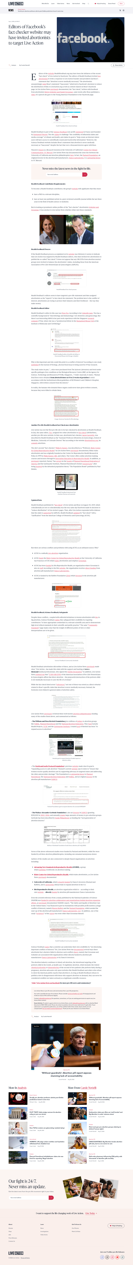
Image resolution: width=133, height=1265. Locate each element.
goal (78, 726)
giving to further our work (75, 994)
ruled (44, 84)
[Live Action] (16, 3)
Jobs (10, 1235)
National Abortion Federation (73, 724)
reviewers (40, 913)
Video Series (60, 3)
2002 (43, 815)
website (51, 73)
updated (76, 513)
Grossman (82, 561)
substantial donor (93, 158)
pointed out (40, 674)
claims (56, 134)
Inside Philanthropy (62, 818)
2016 (68, 575)
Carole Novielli (88, 1087)
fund (90, 724)
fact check (82, 432)
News (68, 3)
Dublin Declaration (74, 672)
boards (69, 461)
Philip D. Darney (61, 448)
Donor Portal (111, 3)
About (10, 1224)
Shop (83, 3)
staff (41, 568)
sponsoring (49, 884)
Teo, (50, 432)
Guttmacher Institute (62, 726)
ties (96, 617)
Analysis (13, 65)
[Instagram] (123, 10)
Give (121, 3)
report (51, 913)
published (35, 365)
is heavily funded (64, 882)
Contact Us (12, 1241)
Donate (11, 1228)
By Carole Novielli (24, 65)
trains (57, 561)
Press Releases (13, 1238)
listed (41, 150)
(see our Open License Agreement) (52, 1008)
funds (41, 558)
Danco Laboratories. (61, 571)
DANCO (54, 779)
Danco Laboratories (76, 158)
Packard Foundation (90, 155)
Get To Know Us (76, 1224)
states (47, 947)
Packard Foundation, (77, 908)
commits (34, 443)
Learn (52, 3)
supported (47, 513)
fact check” (59, 505)
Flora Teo (65, 313)
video (33, 94)
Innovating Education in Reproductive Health (72, 458)
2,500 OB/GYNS (55, 674)
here (72, 155)
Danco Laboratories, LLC (72, 911)
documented (79, 949)
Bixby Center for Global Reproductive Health (63, 558)
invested (79, 575)
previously (54, 89)
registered (79, 132)
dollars (79, 721)
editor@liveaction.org (45, 998)
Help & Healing (101, 3)
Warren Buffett (57, 908)
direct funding (90, 568)
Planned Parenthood (47, 724)
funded (48, 565)
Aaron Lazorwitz (88, 435)
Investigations (44, 1231)
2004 (47, 815)
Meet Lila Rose (76, 1231)
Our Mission (75, 1228)
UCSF (45, 726)
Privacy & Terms (25, 1258)
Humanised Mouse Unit (85, 321)
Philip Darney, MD (50, 456)
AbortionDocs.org (91, 440)
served (58, 461)
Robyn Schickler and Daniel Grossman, (59, 92)
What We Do (45, 3)
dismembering (53, 967)
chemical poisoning (38, 967)
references (60, 684)
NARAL (36, 724)
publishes (42, 870)
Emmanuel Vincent (40, 134)
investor (89, 777)
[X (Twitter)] (120, 10)
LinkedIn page (87, 313)
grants (62, 815)
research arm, (87, 464)
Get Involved (76, 3)
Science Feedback (60, 132)
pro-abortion (53, 553)
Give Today (90, 1213)
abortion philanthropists (82, 714)
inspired (39, 466)
